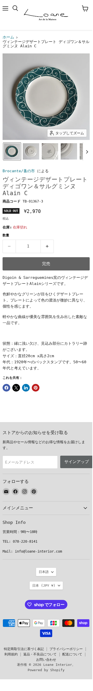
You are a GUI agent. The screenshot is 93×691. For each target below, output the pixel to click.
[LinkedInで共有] (26, 388)
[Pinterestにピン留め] (35, 388)
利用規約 (11, 654)
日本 (43, 585)
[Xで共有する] (16, 388)
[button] (12, 151)
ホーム (8, 37)
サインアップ (76, 461)
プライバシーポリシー (66, 649)
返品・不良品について (40, 654)
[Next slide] (87, 151)
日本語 (44, 572)
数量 (6, 235)
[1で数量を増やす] (47, 246)
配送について (72, 654)
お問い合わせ (46, 659)
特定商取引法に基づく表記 (24, 649)
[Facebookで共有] (6, 388)
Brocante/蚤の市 (19, 171)
